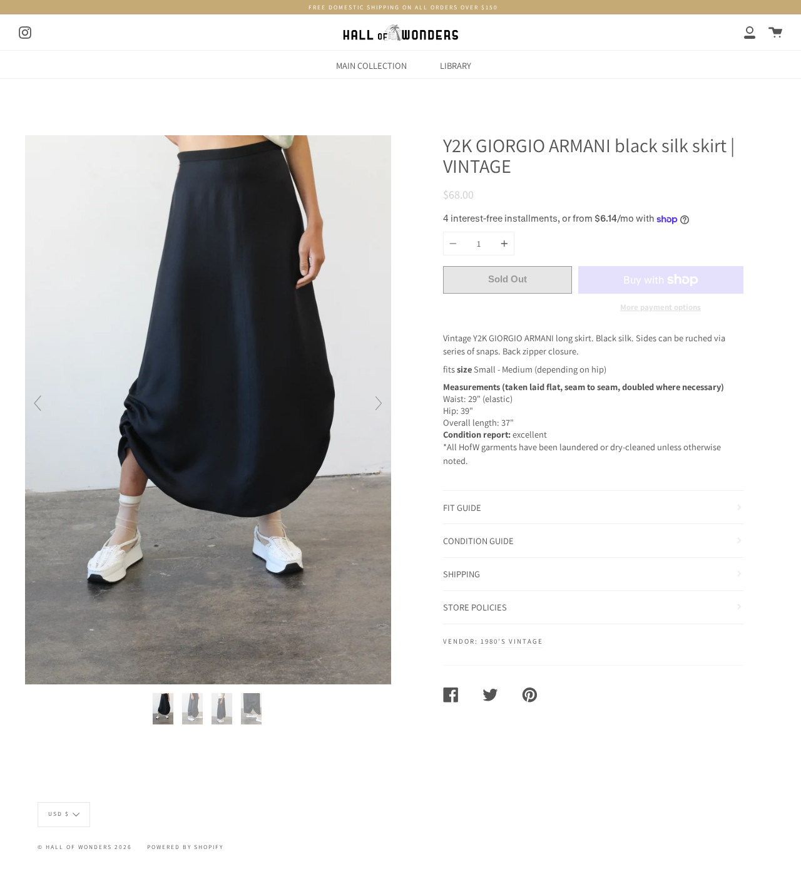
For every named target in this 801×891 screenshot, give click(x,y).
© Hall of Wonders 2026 (85, 847)
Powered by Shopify (185, 847)
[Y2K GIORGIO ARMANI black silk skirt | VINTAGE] (164, 708)
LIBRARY (455, 65)
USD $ (58, 814)
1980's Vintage (512, 641)
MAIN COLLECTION (371, 65)
